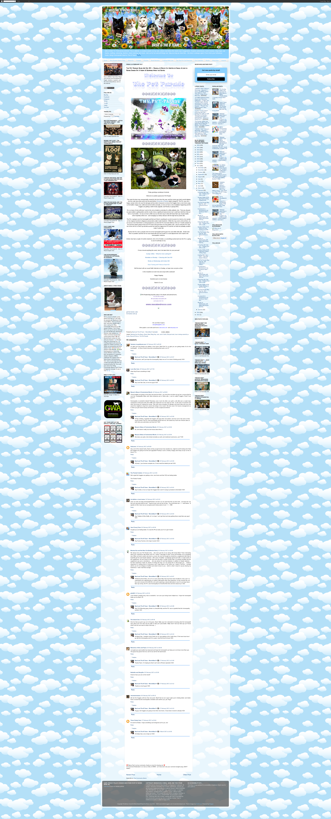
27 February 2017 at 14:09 (166, 660)
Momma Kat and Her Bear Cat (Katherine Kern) (144, 550)
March (200, 188)
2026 (198, 145)
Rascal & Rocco (134, 336)
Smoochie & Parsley (162, 201)
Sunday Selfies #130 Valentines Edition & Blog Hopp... (203, 251)
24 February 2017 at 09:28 (144, 446)
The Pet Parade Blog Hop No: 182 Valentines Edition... (203, 262)
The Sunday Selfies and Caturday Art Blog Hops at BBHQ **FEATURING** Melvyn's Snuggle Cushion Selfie (202, 124)
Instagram (106, 99)
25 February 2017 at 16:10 (166, 634)
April (199, 186)
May (199, 183)
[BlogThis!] (164, 332)
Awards (223, 60)
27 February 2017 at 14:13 (166, 708)
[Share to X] (165, 332)
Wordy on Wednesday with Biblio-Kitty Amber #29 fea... (203, 240)
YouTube (106, 107)
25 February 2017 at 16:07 (166, 576)
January (200, 309)
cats (158, 334)
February (200, 190)
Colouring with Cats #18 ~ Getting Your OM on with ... (203, 223)
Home (105, 60)
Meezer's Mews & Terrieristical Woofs (141, 392)
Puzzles (146, 60)
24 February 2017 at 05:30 (154, 344)
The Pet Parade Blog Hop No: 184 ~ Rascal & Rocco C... (203, 204)
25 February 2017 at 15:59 (166, 416)
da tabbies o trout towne (138, 499)
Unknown (133, 446)
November (201, 170)
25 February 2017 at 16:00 (166, 461)
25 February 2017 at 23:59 (151, 672)
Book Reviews (155, 60)
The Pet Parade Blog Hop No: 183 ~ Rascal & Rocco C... (203, 234)
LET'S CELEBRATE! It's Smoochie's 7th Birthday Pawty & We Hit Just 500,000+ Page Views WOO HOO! (219, 201)
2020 (198, 159)
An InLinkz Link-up (131, 313)
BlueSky (106, 95)
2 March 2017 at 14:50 (165, 731)
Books (208, 60)
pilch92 (133, 593)
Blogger (211, 804)
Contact (138, 60)
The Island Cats (135, 619)
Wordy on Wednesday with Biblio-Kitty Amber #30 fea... (203, 217)
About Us (131, 60)
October (200, 172)
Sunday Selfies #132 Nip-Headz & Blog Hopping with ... (203, 199)
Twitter (105, 105)
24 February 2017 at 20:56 (165, 550)
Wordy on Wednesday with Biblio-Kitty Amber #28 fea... (203, 275)
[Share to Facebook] (167, 332)
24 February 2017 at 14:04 (150, 473)
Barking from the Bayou (137, 334)
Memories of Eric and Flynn (139, 647)
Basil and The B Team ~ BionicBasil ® (146, 357)
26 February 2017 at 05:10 (148, 695)
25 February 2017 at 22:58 (164, 427)
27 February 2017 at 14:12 (166, 683)
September (201, 174)
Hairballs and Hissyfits (137, 672)
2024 (198, 149)
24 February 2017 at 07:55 (147, 369)
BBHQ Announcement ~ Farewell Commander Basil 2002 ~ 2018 (223, 130)
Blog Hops (215, 60)
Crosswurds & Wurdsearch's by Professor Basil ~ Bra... (203, 211)
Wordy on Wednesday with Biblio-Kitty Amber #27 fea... (203, 304)
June (199, 181)
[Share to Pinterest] (169, 332)
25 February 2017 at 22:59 (164, 434)
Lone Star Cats (135, 369)
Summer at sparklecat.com (138, 344)
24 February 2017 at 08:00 (160, 392)
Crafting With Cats (167, 60)
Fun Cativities (199, 60)
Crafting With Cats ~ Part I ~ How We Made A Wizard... (203, 256)
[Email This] (162, 332)
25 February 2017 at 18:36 (154, 647)
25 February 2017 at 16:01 (166, 487)
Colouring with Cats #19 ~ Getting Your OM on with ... (203, 194)
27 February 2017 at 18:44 (149, 720)
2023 (198, 152)
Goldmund (199, 804)
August (200, 176)
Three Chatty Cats (136, 720)
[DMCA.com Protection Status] (109, 88)
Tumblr (106, 103)
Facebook (106, 97)
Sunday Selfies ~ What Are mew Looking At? (158, 254)
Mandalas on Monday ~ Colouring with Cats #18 (158, 257)
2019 (198, 161)
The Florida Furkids (136, 473)
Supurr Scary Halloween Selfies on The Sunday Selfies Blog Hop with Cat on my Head (219, 106)
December (201, 167)
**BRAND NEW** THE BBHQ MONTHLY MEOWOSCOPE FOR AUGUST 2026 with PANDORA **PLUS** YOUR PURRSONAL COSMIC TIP (219, 143)
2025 (198, 147)
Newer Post (130, 775)
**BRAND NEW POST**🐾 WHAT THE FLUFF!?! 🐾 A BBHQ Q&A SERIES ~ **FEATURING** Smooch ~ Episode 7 (219, 118)
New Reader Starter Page (117, 60)
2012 (198, 314)
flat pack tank (170, 334)
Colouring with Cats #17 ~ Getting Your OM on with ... (203, 246)
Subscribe (211, 79)
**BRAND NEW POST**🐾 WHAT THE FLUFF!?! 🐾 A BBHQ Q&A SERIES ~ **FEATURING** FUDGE (219, 156)
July (199, 179)
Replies (134, 354)
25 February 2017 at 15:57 (166, 357)
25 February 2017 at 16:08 (166, 606)
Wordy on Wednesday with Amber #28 (158, 261)
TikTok (105, 101)
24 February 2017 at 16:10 (153, 499)
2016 (198, 312)
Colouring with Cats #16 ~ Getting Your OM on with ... (203, 281)
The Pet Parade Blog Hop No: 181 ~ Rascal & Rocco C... (203, 291)
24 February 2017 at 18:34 (148, 527)
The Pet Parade (143, 336)
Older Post (187, 775)
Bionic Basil (147, 334)
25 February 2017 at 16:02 (166, 514)
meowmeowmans (136, 695)
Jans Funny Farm (136, 527)
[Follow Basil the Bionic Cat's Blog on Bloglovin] (219, 239)
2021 (198, 156)
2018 (198, 163)
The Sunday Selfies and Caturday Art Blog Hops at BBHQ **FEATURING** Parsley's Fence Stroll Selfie (219, 94)
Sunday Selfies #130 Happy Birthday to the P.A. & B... (203, 286)
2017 (198, 165)
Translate (116, 116)
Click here (106, 786)
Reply (132, 350)
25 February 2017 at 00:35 (147, 619)
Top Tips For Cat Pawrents (184, 60)
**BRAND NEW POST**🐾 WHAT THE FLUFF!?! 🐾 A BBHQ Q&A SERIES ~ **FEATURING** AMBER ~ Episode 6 (219, 214)
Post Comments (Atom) (140, 778)
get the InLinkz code (132, 312)
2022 (198, 154)
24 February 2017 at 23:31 (142, 593)
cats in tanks (163, 334)
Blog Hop (153, 334)
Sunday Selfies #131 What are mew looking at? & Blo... (203, 228)
